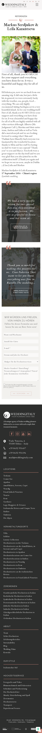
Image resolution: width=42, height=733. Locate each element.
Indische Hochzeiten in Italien (16, 609)
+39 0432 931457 (17, 448)
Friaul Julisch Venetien (13, 492)
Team (5, 633)
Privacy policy (8, 387)
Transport (7, 705)
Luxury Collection (11, 539)
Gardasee (7, 502)
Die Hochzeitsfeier (11, 692)
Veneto (6, 495)
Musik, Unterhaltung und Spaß (16, 695)
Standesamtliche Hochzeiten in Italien (19, 593)
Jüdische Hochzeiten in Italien (16, 606)
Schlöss (6, 536)
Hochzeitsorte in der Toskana (16, 543)
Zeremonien (8, 698)
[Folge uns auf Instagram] (17, 434)
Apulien (6, 482)
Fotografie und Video (12, 682)
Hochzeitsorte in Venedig (14, 562)
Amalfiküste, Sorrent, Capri (15, 485)
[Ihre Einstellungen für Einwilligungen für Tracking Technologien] (38, 729)
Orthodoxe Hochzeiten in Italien (17, 618)
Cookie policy (21, 722)
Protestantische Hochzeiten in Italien (19, 602)
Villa (5, 533)
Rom (5, 498)
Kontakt (7, 652)
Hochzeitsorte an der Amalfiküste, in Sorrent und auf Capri (19, 547)
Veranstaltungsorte (15, 527)
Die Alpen (7, 518)
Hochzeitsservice (13, 676)
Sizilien (6, 511)
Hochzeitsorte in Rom (12, 565)
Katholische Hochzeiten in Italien (17, 596)
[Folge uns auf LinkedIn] (29, 434)
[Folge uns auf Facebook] (12, 434)
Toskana (7, 475)
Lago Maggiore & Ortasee (14, 505)
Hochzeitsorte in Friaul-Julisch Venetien (20, 577)
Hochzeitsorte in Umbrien (14, 568)
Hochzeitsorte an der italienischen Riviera (18, 573)
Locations (9, 469)
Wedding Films (9, 649)
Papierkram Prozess (11, 708)
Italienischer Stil (10, 667)
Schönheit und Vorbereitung (15, 689)
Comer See (8, 479)
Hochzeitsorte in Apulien (14, 552)
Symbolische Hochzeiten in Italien (17, 599)
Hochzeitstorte (10, 702)
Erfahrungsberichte (11, 639)
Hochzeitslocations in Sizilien (15, 558)
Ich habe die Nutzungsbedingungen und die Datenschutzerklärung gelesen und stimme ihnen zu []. (19, 386)
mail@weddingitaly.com (21, 457)
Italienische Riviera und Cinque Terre (19, 508)
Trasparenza (30, 722)
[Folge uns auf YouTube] (23, 434)
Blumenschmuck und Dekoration (17, 685)
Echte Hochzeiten (11, 636)
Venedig (6, 489)
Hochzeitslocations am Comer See (17, 555)
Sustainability (9, 642)
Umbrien (7, 515)
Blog (5, 646)
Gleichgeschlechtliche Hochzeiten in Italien (18, 613)
